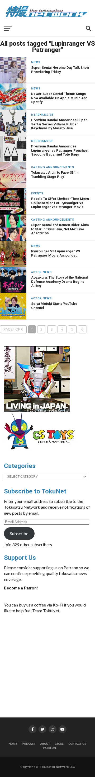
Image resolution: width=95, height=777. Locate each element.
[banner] (37, 410)
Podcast (29, 744)
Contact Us (77, 744)
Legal (59, 744)
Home (13, 744)
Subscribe (19, 533)
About (45, 744)
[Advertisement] (51, 657)
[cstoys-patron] (41, 452)
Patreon (49, 748)
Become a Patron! (21, 588)
